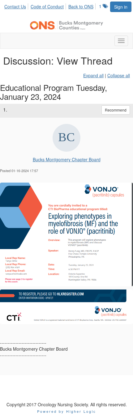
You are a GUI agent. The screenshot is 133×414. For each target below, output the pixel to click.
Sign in (120, 7)
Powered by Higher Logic (66, 411)
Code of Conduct (47, 6)
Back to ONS (80, 6)
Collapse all (118, 75)
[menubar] (50, 6)
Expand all (93, 75)
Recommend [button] (116, 109)
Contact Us (15, 6)
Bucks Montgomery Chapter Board (67, 159)
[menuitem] (17, 6)
